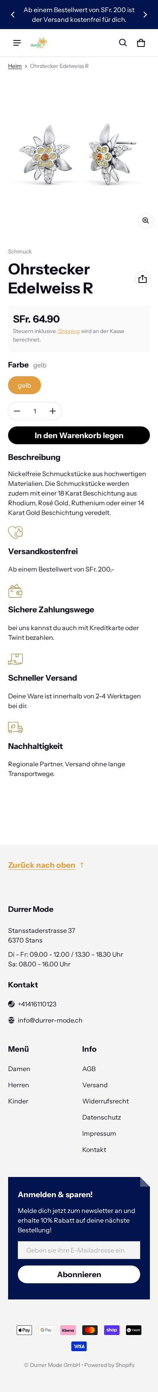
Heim (15, 66)
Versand (95, 1085)
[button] (123, 43)
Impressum (99, 1133)
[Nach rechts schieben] (145, 14)
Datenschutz (101, 1117)
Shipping (69, 331)
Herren (18, 1085)
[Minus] (17, 411)
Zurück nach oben (41, 865)
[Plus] (53, 411)
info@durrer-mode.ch (50, 1020)
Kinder (18, 1101)
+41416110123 (37, 1004)
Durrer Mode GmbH (55, 1365)
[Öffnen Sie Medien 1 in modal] (79, 154)
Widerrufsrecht (105, 1101)
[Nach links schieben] (13, 14)
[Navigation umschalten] (17, 43)
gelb (24, 385)
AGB (89, 1069)
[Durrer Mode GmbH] (39, 43)
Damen (19, 1069)
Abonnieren (79, 1274)
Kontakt (94, 1149)
